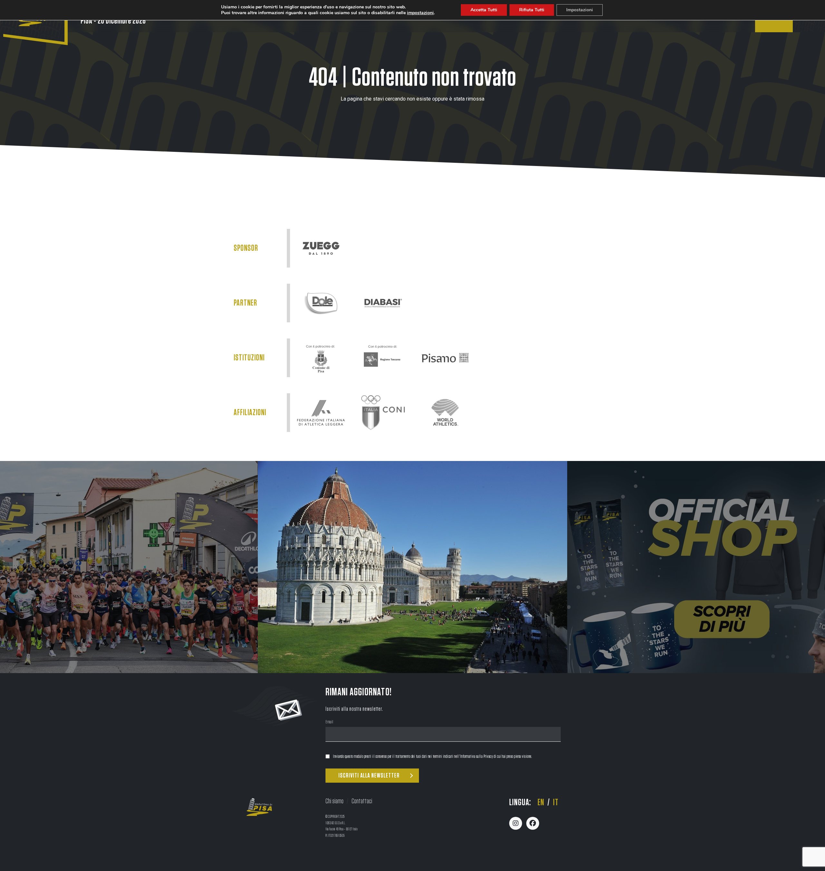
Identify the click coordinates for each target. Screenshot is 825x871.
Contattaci (362, 801)
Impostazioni (579, 10)
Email (329, 722)
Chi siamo (334, 801)
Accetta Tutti (484, 10)
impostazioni (420, 13)
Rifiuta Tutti (531, 10)
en (541, 802)
